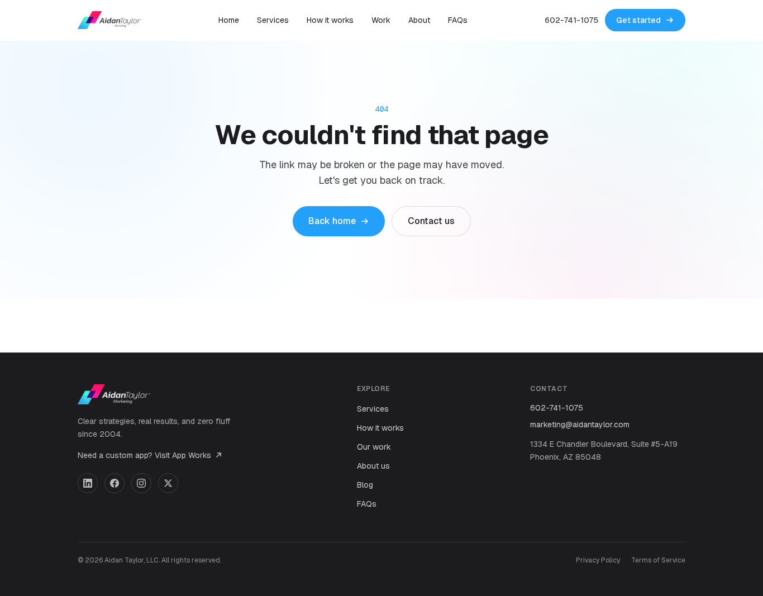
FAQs (458, 20)
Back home (332, 221)
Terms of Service (658, 560)
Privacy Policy (598, 560)
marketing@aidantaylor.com (580, 424)
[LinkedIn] (88, 483)
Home (228, 20)
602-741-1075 (571, 20)
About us (373, 466)
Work (380, 20)
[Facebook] (114, 483)
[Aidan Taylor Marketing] (109, 20)
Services (273, 20)
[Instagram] (141, 483)
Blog (365, 485)
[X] (168, 483)
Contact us (431, 221)
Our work (374, 447)
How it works (330, 20)
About (419, 20)
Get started (638, 20)
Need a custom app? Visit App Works (144, 455)
